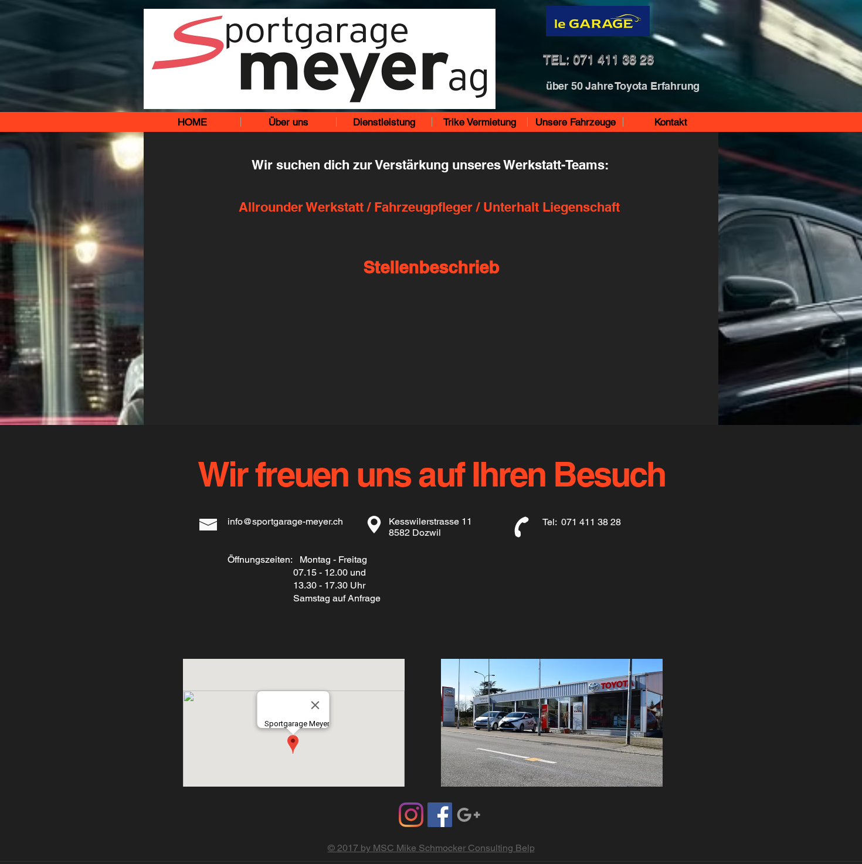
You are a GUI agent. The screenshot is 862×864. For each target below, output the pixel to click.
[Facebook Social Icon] (439, 814)
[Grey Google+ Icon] (468, 814)
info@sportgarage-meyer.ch (285, 521)
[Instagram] (411, 814)
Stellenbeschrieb (432, 267)
